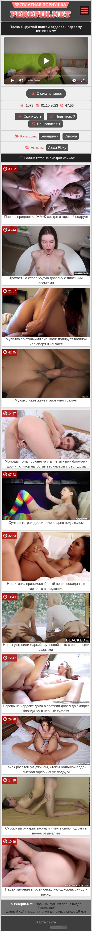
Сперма (70, 136)
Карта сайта (46, 922)
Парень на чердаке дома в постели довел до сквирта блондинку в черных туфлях (46, 708)
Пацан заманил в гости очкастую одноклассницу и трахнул (46, 891)
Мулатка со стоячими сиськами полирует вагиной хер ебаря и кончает (46, 341)
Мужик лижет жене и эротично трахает (46, 400)
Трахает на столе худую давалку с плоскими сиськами (46, 280)
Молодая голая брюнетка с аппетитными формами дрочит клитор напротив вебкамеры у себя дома (46, 463)
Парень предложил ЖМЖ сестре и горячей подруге (46, 217)
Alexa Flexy (57, 148)
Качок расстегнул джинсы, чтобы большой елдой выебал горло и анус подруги (46, 769)
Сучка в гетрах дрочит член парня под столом (46, 523)
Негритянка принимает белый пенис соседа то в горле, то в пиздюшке (46, 586)
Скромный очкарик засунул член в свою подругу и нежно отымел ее (46, 830)
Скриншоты (32, 116)
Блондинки (49, 136)
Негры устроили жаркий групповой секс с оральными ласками (46, 647)
